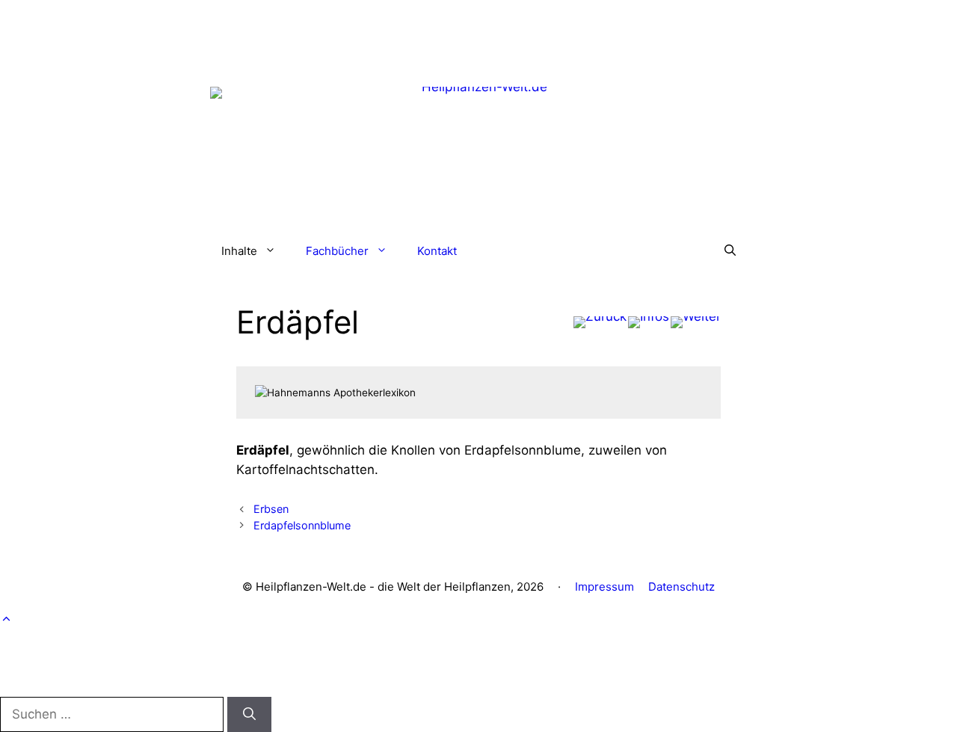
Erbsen (271, 508)
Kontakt (437, 251)
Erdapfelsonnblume (302, 525)
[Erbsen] (600, 322)
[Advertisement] (478, 33)
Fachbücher (337, 251)
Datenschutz (681, 586)
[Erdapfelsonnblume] (696, 322)
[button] (730, 251)
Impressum (604, 586)
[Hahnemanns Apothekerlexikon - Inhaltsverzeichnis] (648, 322)
